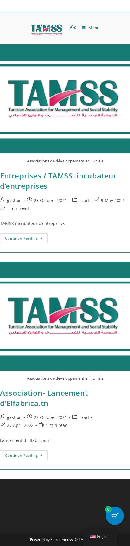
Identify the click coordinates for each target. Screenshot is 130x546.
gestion (14, 200)
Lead (84, 200)
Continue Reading (26, 236)
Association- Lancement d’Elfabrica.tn (44, 398)
